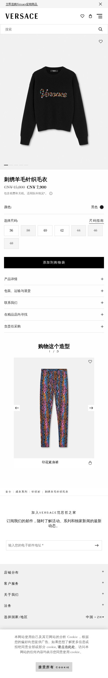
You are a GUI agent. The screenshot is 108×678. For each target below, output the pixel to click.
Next (91, 408)
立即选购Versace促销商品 (22, 4)
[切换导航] (99, 16)
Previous (17, 408)
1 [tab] (6, 165)
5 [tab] (26, 165)
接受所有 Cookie (54, 666)
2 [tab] (11, 165)
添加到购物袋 (54, 262)
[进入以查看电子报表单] (97, 545)
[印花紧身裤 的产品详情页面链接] (54, 408)
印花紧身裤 (50, 462)
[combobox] (54, 29)
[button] (90, 16)
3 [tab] (16, 165)
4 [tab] (21, 165)
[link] (9, 492)
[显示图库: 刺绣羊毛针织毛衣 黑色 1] (54, 102)
